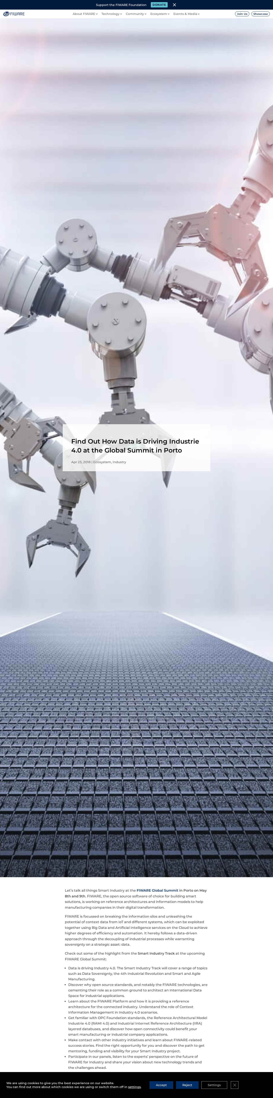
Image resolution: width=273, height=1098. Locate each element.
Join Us (242, 14)
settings (134, 1087)
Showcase (260, 14)
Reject (187, 1085)
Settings (214, 1085)
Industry (119, 462)
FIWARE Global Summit (157, 890)
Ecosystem (102, 462)
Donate (159, 4)
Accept (161, 1085)
